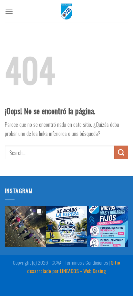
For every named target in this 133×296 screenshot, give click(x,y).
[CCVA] (66, 11)
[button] (25, 226)
